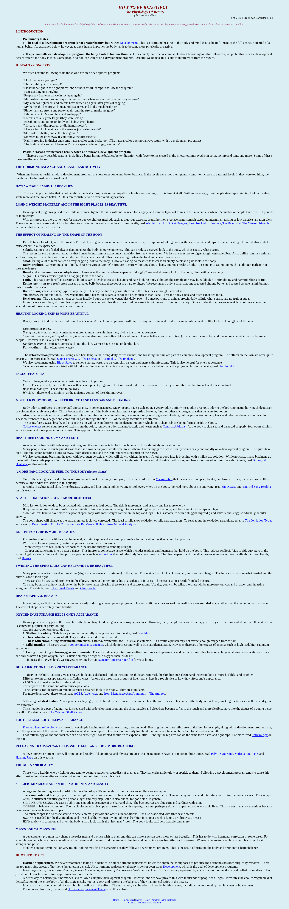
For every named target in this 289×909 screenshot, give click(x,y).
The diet (231, 223)
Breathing (144, 633)
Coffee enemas (32, 426)
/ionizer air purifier (115, 659)
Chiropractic (88, 588)
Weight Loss (154, 223)
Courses (132, 902)
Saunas (138, 900)
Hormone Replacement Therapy (88, 889)
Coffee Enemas (87, 359)
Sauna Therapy (66, 359)
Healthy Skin (227, 366)
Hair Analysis (127, 900)
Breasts (26, 558)
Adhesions (105, 554)
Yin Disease (228, 486)
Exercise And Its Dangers (205, 223)
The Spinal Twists (62, 588)
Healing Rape (24, 757)
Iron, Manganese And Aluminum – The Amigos (134, 693)
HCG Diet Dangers (175, 223)
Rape (254, 754)
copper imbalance (86, 644)
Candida (174, 426)
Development (128, 43)
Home (116, 900)
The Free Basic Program (149, 902)
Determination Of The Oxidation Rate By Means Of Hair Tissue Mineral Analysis (84, 524)
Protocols (168, 900)
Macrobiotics (164, 479)
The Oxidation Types (258, 520)
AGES (78, 693)
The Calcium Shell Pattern (66, 712)
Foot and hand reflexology (40, 727)
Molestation (242, 754)
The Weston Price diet (256, 223)
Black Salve (64, 362)
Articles (155, 900)
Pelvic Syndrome (222, 754)
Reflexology (260, 735)
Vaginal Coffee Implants (118, 359)
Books (147, 900)
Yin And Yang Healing (256, 486)
